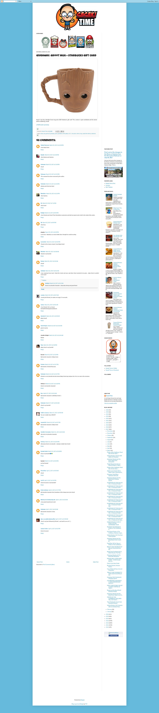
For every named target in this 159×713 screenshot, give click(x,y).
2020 (107, 422)
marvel (78, 133)
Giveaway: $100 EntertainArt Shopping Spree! (114, 578)
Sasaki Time (45, 131)
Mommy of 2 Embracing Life (48, 499)
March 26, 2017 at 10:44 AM (56, 335)
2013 (107, 620)
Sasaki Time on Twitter (111, 368)
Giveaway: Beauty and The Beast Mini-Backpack (114, 555)
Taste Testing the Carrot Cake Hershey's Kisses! (114, 602)
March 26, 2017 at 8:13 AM (56, 283)
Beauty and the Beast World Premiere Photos (114, 591)
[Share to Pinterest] (63, 131)
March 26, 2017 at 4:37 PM (52, 374)
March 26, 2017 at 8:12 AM (52, 271)
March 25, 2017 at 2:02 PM (52, 174)
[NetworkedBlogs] (113, 632)
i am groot (73, 133)
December (110, 431)
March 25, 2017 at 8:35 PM (52, 232)
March (109, 450)
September (110, 437)
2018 (107, 427)
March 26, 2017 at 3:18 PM (50, 345)
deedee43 (43, 316)
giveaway (52, 133)
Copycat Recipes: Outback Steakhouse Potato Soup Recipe (118, 309)
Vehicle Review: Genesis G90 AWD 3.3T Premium (114, 456)
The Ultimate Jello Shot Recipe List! (117, 236)
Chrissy (43, 441)
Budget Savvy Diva (110, 183)
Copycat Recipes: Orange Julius (117, 222)
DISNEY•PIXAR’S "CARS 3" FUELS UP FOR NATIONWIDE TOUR (114, 523)
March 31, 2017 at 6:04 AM (58, 432)
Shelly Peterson (45, 145)
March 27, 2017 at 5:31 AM (50, 393)
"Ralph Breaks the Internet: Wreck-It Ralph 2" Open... (114, 464)
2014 (107, 618)
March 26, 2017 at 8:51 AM (51, 304)
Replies (44, 280)
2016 (107, 614)
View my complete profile (110, 403)
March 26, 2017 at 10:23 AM (55, 325)
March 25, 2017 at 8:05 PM (49, 222)
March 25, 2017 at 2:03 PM (52, 184)
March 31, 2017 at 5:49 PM (55, 451)
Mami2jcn (43, 193)
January (109, 611)
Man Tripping (109, 187)
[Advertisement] (113, 60)
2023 (107, 416)
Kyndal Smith (44, 451)
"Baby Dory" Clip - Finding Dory (117, 208)
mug (81, 133)
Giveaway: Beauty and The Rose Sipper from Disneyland (114, 460)
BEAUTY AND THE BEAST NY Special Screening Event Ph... (114, 548)
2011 (107, 625)
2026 (107, 410)
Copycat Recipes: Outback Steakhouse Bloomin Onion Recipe (117, 265)
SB (41, 222)
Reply (42, 149)
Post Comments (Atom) (49, 564)
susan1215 (43, 422)
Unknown (43, 164)
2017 (107, 429)
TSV (86, 704)
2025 (107, 412)
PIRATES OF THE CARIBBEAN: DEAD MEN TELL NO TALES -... (114, 598)
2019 (107, 425)
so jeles (43, 295)
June (108, 444)
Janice (42, 304)
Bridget (43, 213)
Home (67, 562)
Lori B (42, 480)
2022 (107, 418)
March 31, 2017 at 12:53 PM (52, 441)
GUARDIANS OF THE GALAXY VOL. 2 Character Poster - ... (115, 483)
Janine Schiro (44, 528)
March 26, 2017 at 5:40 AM (51, 261)
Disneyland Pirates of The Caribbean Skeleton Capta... (115, 532)
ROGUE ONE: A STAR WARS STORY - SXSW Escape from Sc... (114, 560)
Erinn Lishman (44, 490)
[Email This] (56, 131)
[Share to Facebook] (61, 131)
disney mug (43, 133)
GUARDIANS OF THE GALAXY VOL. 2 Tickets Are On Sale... (115, 519)
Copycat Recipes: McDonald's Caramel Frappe (117, 324)
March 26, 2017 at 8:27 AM (52, 295)
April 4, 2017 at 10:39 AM (61, 519)
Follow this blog (113, 635)
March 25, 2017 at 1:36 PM (52, 164)
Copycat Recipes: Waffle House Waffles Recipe (117, 250)
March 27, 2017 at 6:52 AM (52, 403)
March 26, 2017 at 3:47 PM (51, 364)
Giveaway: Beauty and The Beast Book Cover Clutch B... (114, 540)
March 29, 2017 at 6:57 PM (53, 422)
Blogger (82, 700)
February (109, 609)
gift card (48, 133)
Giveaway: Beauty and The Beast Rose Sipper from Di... (115, 594)
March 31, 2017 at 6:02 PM (51, 461)
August (109, 439)
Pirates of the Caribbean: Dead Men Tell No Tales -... (115, 453)
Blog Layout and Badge (77, 704)
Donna (42, 261)
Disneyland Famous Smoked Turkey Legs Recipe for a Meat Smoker (117, 295)
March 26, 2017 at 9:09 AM (53, 316)
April (108, 448)
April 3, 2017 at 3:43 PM (50, 480)
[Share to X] (60, 131)
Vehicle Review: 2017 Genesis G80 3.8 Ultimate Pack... (114, 606)
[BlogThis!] (58, 131)
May (108, 446)
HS (41, 203)
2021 (107, 420)
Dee (42, 393)
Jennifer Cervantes (46, 432)
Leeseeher (43, 242)
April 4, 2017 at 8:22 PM (54, 528)
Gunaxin (108, 185)
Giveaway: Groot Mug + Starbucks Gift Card (113, 475)
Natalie (42, 155)
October (109, 435)
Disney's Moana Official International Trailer (117, 279)
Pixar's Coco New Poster (113, 563)
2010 (107, 627)
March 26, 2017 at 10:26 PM (53, 383)
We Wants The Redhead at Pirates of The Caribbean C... (114, 528)
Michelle (43, 251)
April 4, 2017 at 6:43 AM (52, 509)
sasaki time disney (87, 133)
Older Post (95, 562)
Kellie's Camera (45, 412)
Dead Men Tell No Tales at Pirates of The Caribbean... (114, 544)
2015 (107, 616)
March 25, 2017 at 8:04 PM (51, 213)
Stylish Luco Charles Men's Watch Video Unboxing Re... (115, 471)
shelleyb (43, 271)
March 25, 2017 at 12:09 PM (56, 145)
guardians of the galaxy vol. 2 (64, 133)
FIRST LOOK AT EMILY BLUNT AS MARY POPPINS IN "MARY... (114, 587)
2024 (107, 414)
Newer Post (40, 562)
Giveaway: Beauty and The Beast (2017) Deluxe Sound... (114, 479)
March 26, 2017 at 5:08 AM (52, 251)
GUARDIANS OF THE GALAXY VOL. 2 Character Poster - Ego (115, 505)
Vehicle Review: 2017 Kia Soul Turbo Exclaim (114, 535)
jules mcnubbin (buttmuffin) (48, 519)
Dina (42, 345)
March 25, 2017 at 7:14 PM (49, 203)
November (110, 433)
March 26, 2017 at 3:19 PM (51, 354)
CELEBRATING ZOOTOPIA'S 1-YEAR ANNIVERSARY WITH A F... (114, 582)
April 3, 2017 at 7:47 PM (55, 490)
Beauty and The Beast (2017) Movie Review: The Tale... (114, 552)
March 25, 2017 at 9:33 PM (53, 242)
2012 (107, 623)
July (108, 441)
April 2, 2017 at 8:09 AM (53, 470)
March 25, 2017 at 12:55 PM (52, 155)
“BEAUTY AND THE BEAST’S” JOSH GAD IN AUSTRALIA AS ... (114, 574)
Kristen (43, 364)
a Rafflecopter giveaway (42, 124)
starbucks (93, 133)
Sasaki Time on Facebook (112, 370)
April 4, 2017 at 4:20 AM (62, 499)
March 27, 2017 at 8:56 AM (56, 412)
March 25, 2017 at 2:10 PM (53, 193)
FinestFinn (43, 470)
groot (56, 133)
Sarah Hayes (44, 325)
